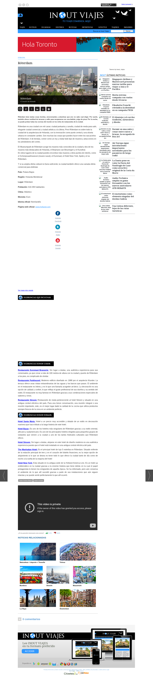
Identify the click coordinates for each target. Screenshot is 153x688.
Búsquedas (75, 669)
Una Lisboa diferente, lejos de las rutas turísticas (123, 208)
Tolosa (62, 562)
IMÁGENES (128, 27)
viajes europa (38, 480)
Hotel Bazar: (23, 429)
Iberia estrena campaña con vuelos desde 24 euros (122, 97)
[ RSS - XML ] (82, 669)
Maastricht (77, 585)
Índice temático (59, 669)
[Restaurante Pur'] (36, 416)
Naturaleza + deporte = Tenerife (32, 562)
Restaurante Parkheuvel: (29, 380)
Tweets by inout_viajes (117, 69)
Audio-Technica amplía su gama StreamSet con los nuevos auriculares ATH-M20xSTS (121, 183)
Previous (20, 84)
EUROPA (21, 58)
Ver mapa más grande (25, 290)
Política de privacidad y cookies (95, 669)
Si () (50, 533)
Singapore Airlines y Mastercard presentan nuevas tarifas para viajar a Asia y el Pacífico (123, 84)
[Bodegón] (76, 646)
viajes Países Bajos (25, 480)
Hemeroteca (51, 669)
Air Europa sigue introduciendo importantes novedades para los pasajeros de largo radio (121, 149)
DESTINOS (60, 27)
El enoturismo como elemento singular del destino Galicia (123, 196)
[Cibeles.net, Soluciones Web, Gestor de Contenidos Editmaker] (71, 673)
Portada (45, 669)
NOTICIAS (73, 27)
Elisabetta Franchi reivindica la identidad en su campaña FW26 (123, 107)
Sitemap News (67, 669)
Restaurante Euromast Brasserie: (33, 370)
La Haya (23, 609)
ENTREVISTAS (87, 27)
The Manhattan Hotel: (28, 450)
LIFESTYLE (102, 27)
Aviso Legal (106, 669)
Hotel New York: (25, 463)
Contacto (81, 670)
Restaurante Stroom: (27, 400)
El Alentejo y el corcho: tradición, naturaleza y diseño (123, 119)
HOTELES (33, 27)
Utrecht (49, 585)
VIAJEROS (115, 27)
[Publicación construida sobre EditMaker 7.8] (83, 673)
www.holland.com (42, 207)
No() (58, 533)
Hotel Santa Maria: (26, 421)
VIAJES (22, 27)
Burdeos (23, 585)
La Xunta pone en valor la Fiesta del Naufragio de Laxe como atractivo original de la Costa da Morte (123, 166)
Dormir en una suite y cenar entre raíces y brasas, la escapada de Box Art (123, 133)
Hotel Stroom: (24, 442)
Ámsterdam (64, 609)
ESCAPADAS (46, 27)
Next (95, 84)
